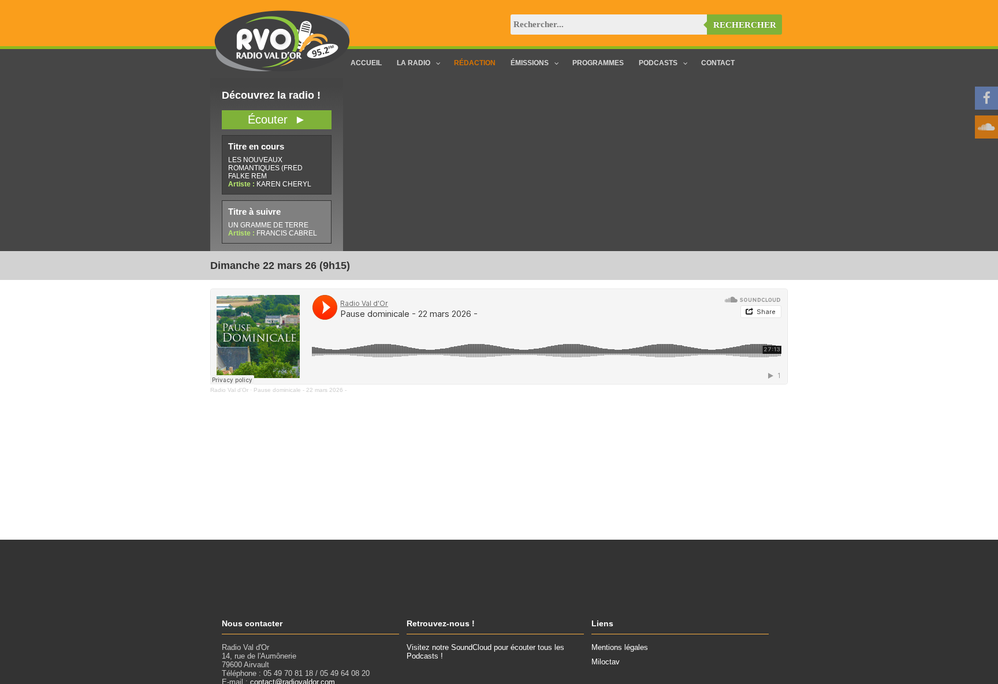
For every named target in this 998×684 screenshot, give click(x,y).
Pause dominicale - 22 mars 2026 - (300, 390)
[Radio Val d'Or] (282, 69)
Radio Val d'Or (229, 390)
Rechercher (744, 24)
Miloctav (605, 661)
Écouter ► (277, 119)
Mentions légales (619, 647)
